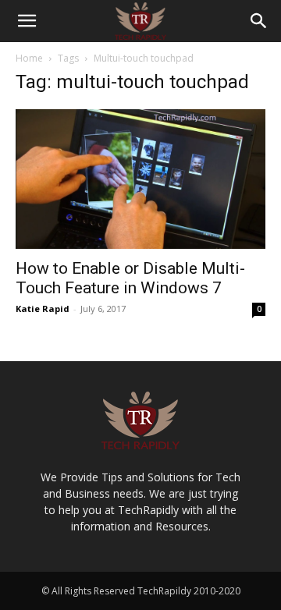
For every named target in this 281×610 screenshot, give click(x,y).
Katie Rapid (42, 308)
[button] (27, 21)
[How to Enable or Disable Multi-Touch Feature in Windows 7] (140, 179)
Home (29, 58)
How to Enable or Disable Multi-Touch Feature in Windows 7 (130, 278)
